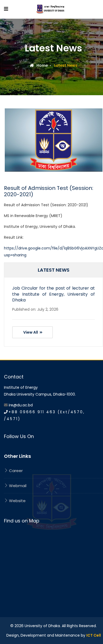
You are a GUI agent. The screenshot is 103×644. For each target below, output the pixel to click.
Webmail (17, 485)
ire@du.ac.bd (21, 405)
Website (17, 500)
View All (31, 332)
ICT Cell (93, 635)
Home (41, 65)
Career (15, 470)
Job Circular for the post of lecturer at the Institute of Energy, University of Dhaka (53, 294)
